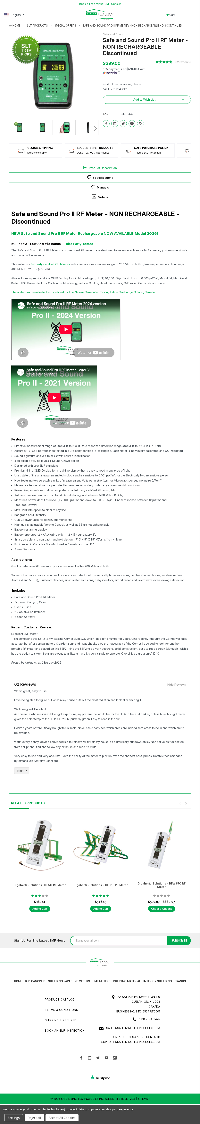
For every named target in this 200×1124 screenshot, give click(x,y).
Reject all (34, 1118)
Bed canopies (35, 981)
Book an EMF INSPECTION (65, 1030)
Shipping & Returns (61, 1020)
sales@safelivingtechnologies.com (133, 1028)
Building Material (127, 981)
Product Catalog (60, 999)
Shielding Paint (60, 981)
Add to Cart (39, 908)
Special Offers (65, 25)
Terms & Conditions (61, 1009)
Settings (14, 1118)
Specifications (103, 178)
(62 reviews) (182, 62)
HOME (18, 981)
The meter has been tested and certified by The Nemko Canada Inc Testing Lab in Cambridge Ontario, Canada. (83, 292)
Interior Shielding (157, 981)
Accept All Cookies (62, 1118)
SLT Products (37, 25)
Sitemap (144, 1098)
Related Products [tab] (28, 803)
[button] (128, 71)
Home (16, 25)
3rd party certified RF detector (50, 264)
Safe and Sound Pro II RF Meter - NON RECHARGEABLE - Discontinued (132, 25)
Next (94, 128)
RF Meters (82, 981)
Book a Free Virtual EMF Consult (100, 3)
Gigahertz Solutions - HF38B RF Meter (100, 885)
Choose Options (161, 908)
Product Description (103, 168)
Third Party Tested (78, 244)
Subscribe (179, 940)
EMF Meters (102, 981)
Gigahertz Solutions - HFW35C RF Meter (162, 885)
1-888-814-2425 (149, 1019)
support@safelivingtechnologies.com (130, 1042)
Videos (103, 197)
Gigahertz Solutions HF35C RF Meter (39, 885)
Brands (180, 981)
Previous (12, 128)
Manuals (103, 187)
